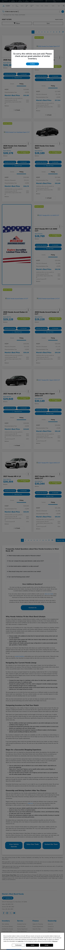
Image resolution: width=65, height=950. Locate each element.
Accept (46, 945)
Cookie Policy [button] (21, 941)
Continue (32, 64)
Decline (32, 945)
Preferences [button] (54, 941)
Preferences (18, 945)
